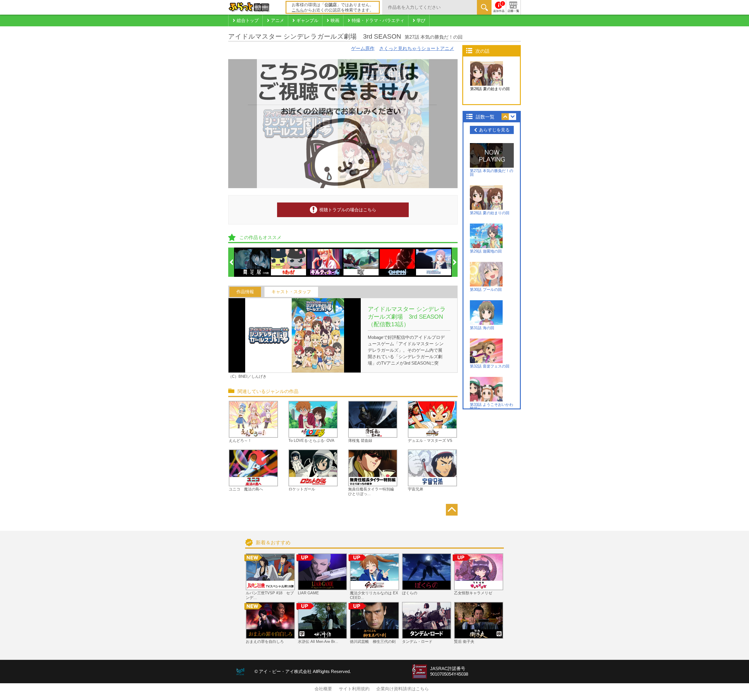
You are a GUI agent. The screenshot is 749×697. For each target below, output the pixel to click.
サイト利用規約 (354, 688)
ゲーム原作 (362, 48)
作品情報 (245, 291)
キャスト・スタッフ (291, 291)
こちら (298, 10)
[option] (252, 262)
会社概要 (323, 688)
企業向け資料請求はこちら (402, 688)
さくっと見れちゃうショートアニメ (416, 48)
